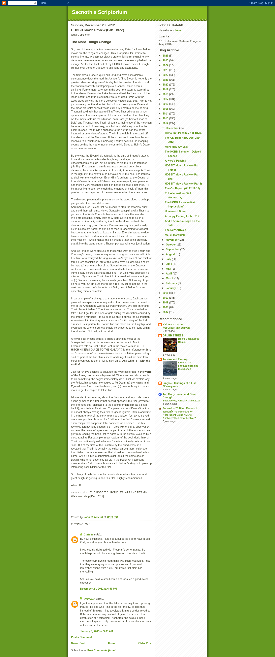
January (171, 288)
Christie (88, 534)
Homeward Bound (176, 211)
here (178, 30)
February (172, 283)
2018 (166, 94)
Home (111, 643)
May (169, 268)
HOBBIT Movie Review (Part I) (183, 183)
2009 (166, 302)
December (172, 128)
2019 (166, 89)
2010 (166, 297)
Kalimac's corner (173, 324)
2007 (166, 312)
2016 (166, 103)
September (173, 249)
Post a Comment (81, 637)
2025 (166, 60)
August (171, 254)
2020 (166, 84)
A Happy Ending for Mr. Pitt (182, 216)
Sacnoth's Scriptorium (99, 12)
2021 (166, 79)
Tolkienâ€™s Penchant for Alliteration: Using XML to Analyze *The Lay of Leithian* (179, 415)
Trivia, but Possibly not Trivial (183, 132)
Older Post (145, 643)
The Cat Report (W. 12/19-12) (182, 188)
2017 (166, 99)
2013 (166, 118)
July (169, 259)
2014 (166, 113)
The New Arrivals (175, 229)
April (169, 273)
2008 (166, 307)
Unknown (89, 598)
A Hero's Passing (175, 160)
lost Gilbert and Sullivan (176, 327)
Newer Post (78, 643)
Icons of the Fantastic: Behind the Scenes (188, 365)
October (171, 244)
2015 (166, 108)
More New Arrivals (176, 146)
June (169, 263)
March (170, 278)
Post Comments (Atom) (101, 650)
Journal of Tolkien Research (180, 408)
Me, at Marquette (175, 234)
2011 (166, 292)
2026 (166, 55)
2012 (166, 123)
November (172, 239)
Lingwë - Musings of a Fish (179, 383)
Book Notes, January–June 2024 (181, 400)
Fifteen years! (171, 386)
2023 (166, 70)
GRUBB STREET (173, 335)
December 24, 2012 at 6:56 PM (98, 588)
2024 (166, 65)
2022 (166, 74)
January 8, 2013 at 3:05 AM (96, 631)
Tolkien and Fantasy (175, 359)
